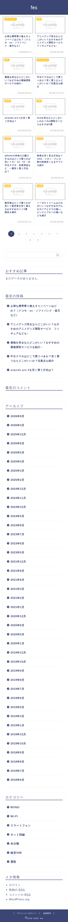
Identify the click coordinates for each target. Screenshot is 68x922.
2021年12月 (18, 561)
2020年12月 (18, 616)
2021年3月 (17, 588)
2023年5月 (17, 552)
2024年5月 (17, 516)
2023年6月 (17, 543)
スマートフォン (21, 825)
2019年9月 (17, 670)
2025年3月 (17, 470)
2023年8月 (17, 525)
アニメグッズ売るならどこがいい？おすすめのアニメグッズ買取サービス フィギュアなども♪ (35, 329)
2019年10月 (18, 661)
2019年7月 (17, 688)
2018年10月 (18, 743)
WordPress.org (19, 899)
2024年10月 (18, 506)
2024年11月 (18, 497)
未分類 (15, 843)
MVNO (15, 807)
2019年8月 (17, 679)
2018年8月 (17, 761)
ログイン (15, 884)
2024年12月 (18, 488)
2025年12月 (18, 434)
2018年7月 (17, 770)
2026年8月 (17, 416)
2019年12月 (18, 652)
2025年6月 (17, 443)
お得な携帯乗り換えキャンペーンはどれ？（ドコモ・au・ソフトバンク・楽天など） (35, 310)
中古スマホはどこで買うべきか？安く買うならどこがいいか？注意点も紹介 (35, 358)
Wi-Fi (14, 816)
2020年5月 (17, 634)
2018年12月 (18, 734)
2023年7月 (17, 534)
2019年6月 (17, 697)
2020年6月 (17, 625)
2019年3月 (17, 716)
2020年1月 (17, 643)
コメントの (20, 894)
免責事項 (47, 913)
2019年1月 (17, 725)
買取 (13, 861)
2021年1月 (17, 607)
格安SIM (16, 852)
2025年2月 (17, 479)
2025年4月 (17, 461)
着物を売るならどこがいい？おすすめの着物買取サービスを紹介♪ (35, 345)
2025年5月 (17, 452)
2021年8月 (17, 570)
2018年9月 (17, 752)
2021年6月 (17, 579)
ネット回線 (18, 834)
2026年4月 (17, 425)
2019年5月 (17, 707)
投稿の (17, 889)
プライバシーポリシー (27, 913)
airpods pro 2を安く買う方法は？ (32, 370)
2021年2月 (17, 597)
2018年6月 (17, 779)
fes (34, 7)
